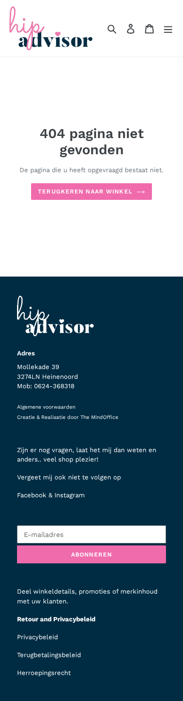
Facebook (31, 495)
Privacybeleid (37, 637)
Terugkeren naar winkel (85, 191)
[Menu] (168, 28)
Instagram (69, 495)
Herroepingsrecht (44, 673)
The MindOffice (99, 417)
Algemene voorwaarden (46, 407)
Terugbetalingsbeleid (49, 655)
